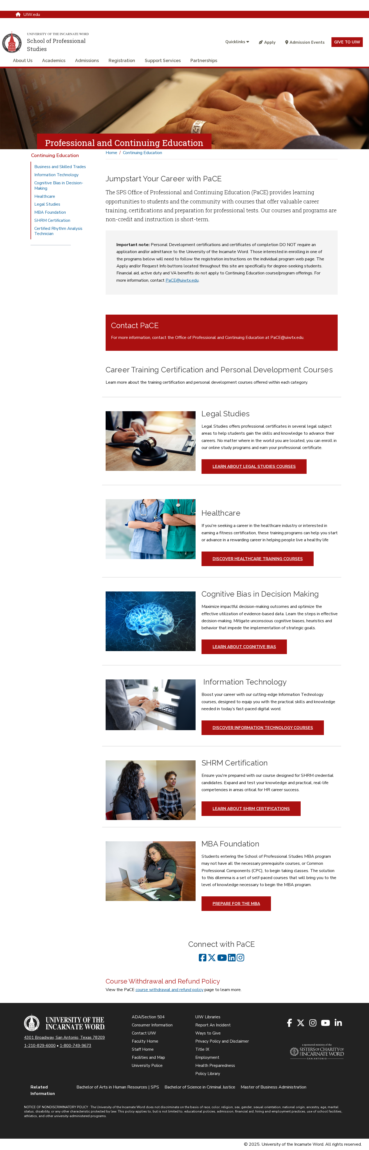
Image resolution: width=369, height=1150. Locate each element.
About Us (22, 60)
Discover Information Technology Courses (263, 727)
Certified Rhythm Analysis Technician (58, 231)
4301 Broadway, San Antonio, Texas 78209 (64, 1037)
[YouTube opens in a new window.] (326, 1023)
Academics (53, 60)
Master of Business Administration (273, 1087)
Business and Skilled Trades (60, 166)
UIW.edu (31, 15)
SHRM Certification (52, 220)
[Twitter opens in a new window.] (301, 1023)
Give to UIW (347, 42)
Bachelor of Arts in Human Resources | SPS (117, 1087)
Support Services (163, 60)
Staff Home (143, 1049)
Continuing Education (55, 155)
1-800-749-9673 (75, 1045)
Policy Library (207, 1073)
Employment (207, 1057)
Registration (122, 60)
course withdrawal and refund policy (169, 990)
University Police (147, 1065)
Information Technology (56, 175)
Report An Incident (213, 1025)
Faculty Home (145, 1041)
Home (111, 153)
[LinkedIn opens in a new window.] (338, 1023)
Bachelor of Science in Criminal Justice (200, 1087)
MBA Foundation (50, 212)
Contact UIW (144, 1033)
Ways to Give (208, 1033)
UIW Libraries (207, 1017)
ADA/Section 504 (148, 1017)
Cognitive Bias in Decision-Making (58, 185)
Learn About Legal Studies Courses (254, 466)
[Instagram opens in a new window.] (313, 1023)
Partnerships (203, 60)
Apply (270, 42)
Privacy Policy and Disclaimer (222, 1041)
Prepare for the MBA (236, 903)
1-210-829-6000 (40, 1045)
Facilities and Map (148, 1057)
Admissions (87, 60)
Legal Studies (47, 204)
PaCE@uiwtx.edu (182, 280)
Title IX (202, 1049)
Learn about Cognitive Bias (244, 646)
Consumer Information (152, 1025)
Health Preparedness (215, 1065)
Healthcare (44, 196)
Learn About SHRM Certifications (251, 808)
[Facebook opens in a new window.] (290, 1023)
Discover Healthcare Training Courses (258, 559)
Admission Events (307, 42)
